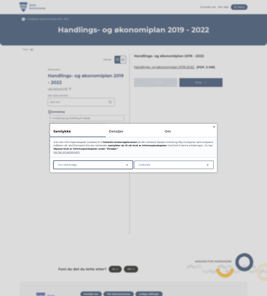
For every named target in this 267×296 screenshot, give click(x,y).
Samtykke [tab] (62, 131)
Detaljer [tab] (116, 131)
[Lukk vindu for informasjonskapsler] (214, 126)
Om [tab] (168, 131)
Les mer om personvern (66, 152)
